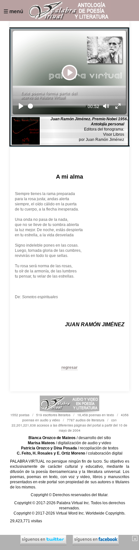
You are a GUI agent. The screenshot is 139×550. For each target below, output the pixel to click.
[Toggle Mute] (106, 106)
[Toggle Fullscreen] (118, 106)
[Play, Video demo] (21, 106)
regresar (69, 367)
